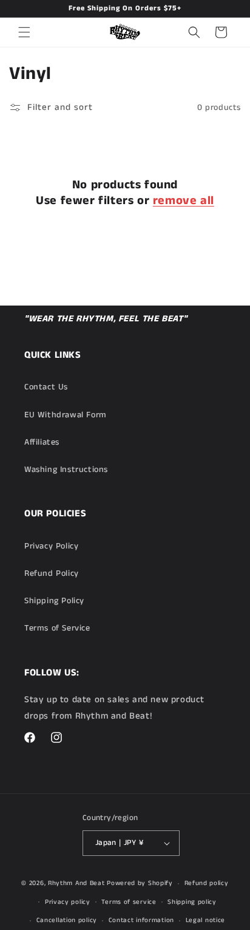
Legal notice (205, 920)
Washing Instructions (66, 469)
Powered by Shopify (140, 883)
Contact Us (46, 387)
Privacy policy (67, 902)
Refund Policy (51, 573)
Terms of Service (57, 628)
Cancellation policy (66, 920)
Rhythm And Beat (76, 883)
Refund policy (206, 883)
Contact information (141, 920)
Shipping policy (192, 902)
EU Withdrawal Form (65, 415)
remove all (183, 201)
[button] (24, 32)
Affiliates (41, 442)
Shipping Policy (54, 601)
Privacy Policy (51, 546)
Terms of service (128, 902)
